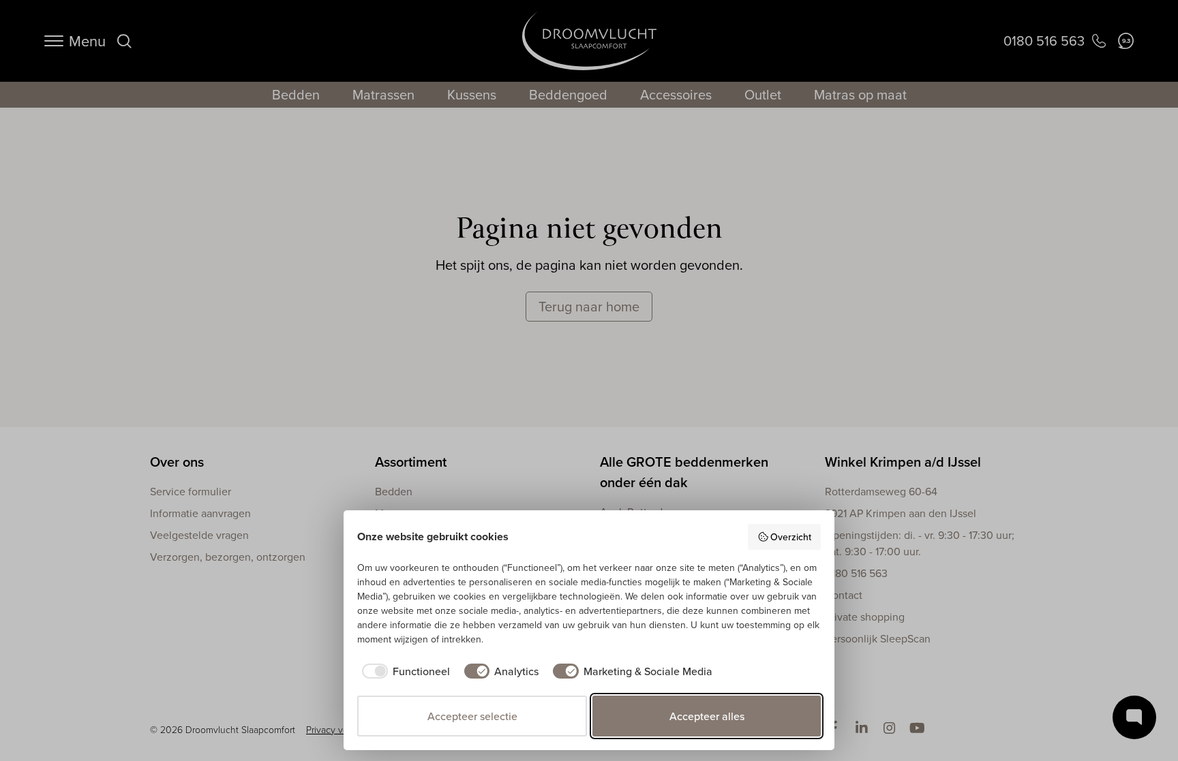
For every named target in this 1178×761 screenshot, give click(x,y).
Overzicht (790, 537)
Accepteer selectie (472, 716)
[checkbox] (403, 671)
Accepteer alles (706, 716)
